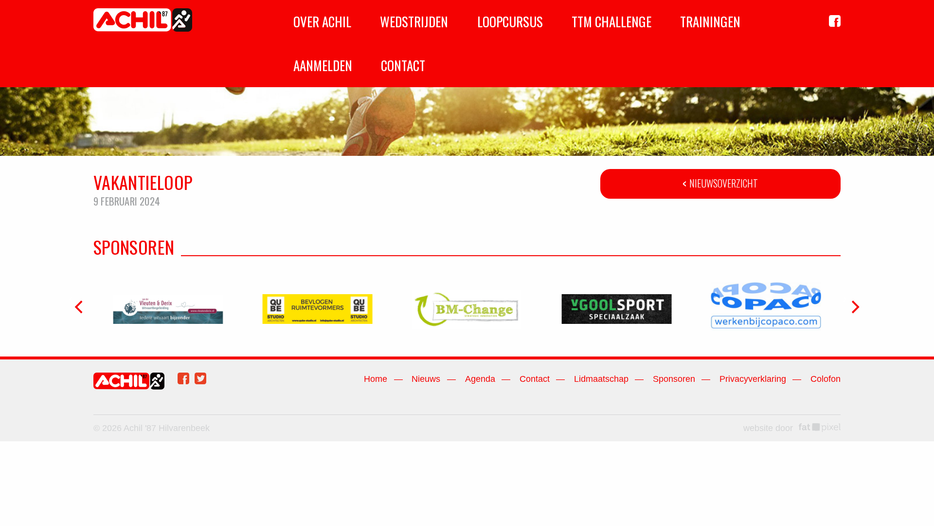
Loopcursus (510, 21)
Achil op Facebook (835, 21)
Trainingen (710, 21)
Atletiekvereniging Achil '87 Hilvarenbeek (142, 20)
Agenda (480, 379)
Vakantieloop (142, 182)
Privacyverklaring (752, 379)
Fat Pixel (820, 427)
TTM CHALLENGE (611, 21)
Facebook (183, 378)
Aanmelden (322, 65)
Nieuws (426, 379)
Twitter (200, 378)
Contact (403, 65)
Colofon (825, 379)
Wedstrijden (414, 21)
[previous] (79, 307)
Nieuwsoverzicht (723, 183)
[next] (854, 307)
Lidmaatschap (601, 379)
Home (375, 379)
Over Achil (322, 21)
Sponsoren (674, 379)
